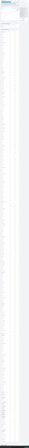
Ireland (2, 185)
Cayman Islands (3, 91)
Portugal (2, 26)
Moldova (2, 244)
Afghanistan (3, 32)
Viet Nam (3, 379)
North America (3, 419)
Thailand (2, 348)
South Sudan (3, 325)
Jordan (2, 195)
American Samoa (3, 37)
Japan (2, 193)
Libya (2, 218)
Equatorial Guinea (3, 131)
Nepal (2, 259)
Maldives (2, 231)
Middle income (3, 439)
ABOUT (23, 0)
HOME (9, 0)
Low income (3, 436)
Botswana (3, 73)
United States (3, 371)
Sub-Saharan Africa (3, 429)
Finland (2, 142)
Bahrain (2, 55)
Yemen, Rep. (3, 384)
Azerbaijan (3, 52)
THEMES (15, 0)
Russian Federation (3, 297)
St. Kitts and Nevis (3, 330)
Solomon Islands (3, 320)
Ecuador (2, 126)
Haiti (2, 170)
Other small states (3, 422)
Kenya (2, 198)
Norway (2, 274)
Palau (2, 279)
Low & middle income (4, 434)
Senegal (2, 307)
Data (6, 0)
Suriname (3, 338)
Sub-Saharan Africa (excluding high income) (3, 431)
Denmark (3, 119)
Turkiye (2, 358)
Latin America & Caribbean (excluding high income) (4, 410)
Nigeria (2, 269)
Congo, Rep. (3, 106)
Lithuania (3, 221)
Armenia (2, 45)
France (2, 144)
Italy (2, 190)
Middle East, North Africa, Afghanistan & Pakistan (4, 415)
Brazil (2, 75)
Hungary (2, 175)
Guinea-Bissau (3, 167)
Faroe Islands (3, 139)
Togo (2, 351)
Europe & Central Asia (4, 401)
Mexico (2, 241)
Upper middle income (4, 441)
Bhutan (2, 68)
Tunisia (2, 356)
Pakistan (2, 277)
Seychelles (3, 310)
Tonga (2, 353)
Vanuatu (2, 376)
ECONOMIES (12, 0)
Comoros (3, 103)
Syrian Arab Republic (4, 343)
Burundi (2, 83)
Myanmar (3, 254)
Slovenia (2, 318)
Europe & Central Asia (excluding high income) (4, 403)
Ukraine (2, 366)
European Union (3, 405)
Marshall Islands (3, 236)
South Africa (3, 323)
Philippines (3, 287)
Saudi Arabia (3, 305)
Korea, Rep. (3, 203)
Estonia (2, 134)
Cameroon (3, 88)
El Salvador (3, 129)
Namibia (2, 256)
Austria (2, 50)
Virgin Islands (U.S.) (3, 381)
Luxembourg (3, 223)
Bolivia (2, 70)
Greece (2, 157)
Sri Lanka (3, 328)
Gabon (2, 147)
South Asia (3, 427)
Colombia (3, 101)
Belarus (2, 60)
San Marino (3, 302)
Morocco (2, 251)
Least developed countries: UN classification (3, 413)
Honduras (3, 172)
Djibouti (2, 121)
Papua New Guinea (3, 282)
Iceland (2, 177)
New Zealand (3, 264)
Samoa (2, 300)
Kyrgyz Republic (3, 208)
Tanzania (2, 346)
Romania (2, 295)
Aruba (2, 47)
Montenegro (3, 249)
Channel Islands (3, 96)
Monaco (2, 246)
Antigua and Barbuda (4, 42)
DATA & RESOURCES (19, 0)
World (2, 389)
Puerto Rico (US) (3, 292)
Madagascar (3, 226)
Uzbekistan (3, 374)
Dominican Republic (4, 124)
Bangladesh (3, 57)
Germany (3, 152)
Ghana (2, 154)
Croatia (2, 111)
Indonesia (3, 180)
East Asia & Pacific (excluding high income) (3, 398)
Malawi (2, 228)
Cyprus (2, 116)
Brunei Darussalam (3, 78)
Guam (2, 162)
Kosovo (2, 205)
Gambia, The (3, 149)
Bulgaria (2, 80)
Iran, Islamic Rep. (3, 182)
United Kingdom (3, 369)
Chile (2, 98)
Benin (2, 65)
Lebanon (2, 213)
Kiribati (2, 200)
